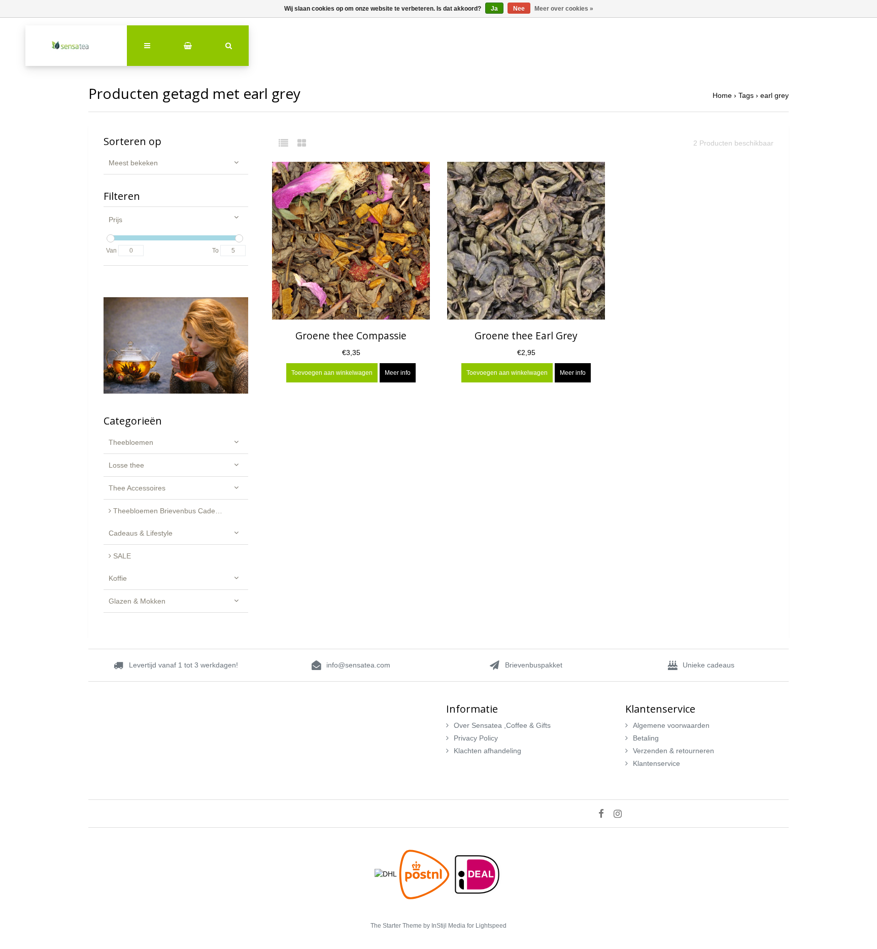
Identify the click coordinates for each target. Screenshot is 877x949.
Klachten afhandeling (487, 751)
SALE (121, 556)
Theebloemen (131, 442)
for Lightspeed (487, 925)
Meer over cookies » (563, 8)
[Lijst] (287, 143)
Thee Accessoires (137, 488)
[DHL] (387, 873)
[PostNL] (425, 873)
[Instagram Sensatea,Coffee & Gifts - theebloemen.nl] (621, 814)
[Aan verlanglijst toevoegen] (417, 176)
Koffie (118, 578)
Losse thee (126, 465)
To (215, 250)
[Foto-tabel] (301, 143)
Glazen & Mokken (137, 601)
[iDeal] (477, 873)
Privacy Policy (476, 738)
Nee (519, 8)
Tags (746, 95)
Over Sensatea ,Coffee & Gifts (502, 725)
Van (111, 250)
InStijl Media (448, 925)
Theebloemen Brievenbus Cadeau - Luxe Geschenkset (179, 511)
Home (722, 95)
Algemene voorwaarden (671, 725)
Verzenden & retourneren (673, 751)
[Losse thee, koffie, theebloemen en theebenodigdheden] (76, 45)
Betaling (646, 738)
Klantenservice (656, 763)
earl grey (774, 95)
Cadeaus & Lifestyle (141, 533)
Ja (494, 8)
